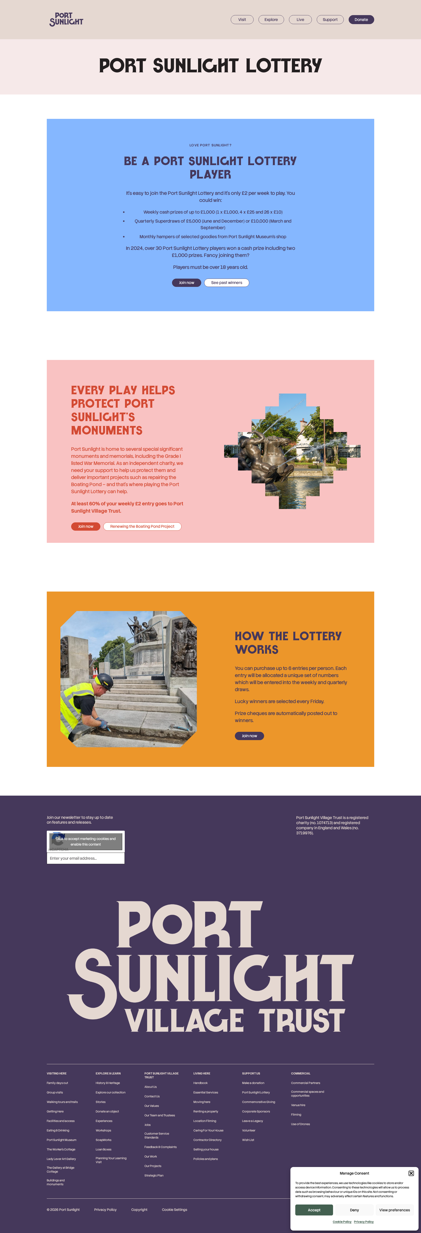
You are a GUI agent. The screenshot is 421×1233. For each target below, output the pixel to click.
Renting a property (205, 1111)
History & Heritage (108, 1083)
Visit (242, 19)
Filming (296, 1115)
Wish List (248, 1140)
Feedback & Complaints (160, 1147)
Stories (100, 1102)
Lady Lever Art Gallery (61, 1159)
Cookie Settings (174, 1209)
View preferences (394, 1210)
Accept (314, 1210)
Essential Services (205, 1092)
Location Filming (204, 1121)
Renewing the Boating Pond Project (142, 526)
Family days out (57, 1083)
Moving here (201, 1102)
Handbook (200, 1083)
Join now (186, 282)
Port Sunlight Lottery (256, 1092)
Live (300, 19)
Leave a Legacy (252, 1121)
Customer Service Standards (156, 1135)
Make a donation (253, 1083)
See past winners (226, 282)
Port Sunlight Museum (62, 1140)
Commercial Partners (305, 1083)
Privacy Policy (364, 1222)
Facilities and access (61, 1121)
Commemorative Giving (258, 1102)
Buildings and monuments (56, 1182)
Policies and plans (205, 1159)
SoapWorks (103, 1140)
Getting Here (55, 1111)
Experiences (104, 1121)
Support (330, 19)
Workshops (103, 1130)
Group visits (55, 1092)
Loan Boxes (103, 1149)
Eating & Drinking (58, 1130)
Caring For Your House (208, 1130)
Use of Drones (300, 1124)
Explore (271, 19)
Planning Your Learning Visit (111, 1160)
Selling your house (206, 1149)
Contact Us (152, 1096)
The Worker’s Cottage (61, 1149)
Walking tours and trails (62, 1102)
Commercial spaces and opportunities (307, 1094)
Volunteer (248, 1130)
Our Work (150, 1156)
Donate (361, 19)
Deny (354, 1210)
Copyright (139, 1209)
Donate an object (107, 1111)
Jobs (147, 1125)
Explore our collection (110, 1092)
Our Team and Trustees (159, 1115)
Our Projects (152, 1166)
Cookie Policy (342, 1222)
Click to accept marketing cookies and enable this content (86, 842)
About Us (150, 1087)
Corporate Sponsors (256, 1111)
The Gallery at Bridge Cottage (60, 1170)
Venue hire (298, 1105)
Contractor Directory (207, 1140)
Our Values (151, 1106)
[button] (411, 1173)
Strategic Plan (153, 1175)
